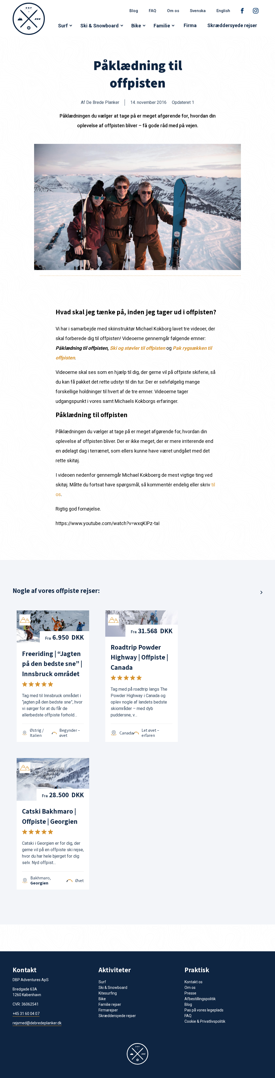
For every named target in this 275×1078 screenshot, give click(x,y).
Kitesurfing (108, 993)
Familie (162, 25)
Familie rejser (110, 1004)
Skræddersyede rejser (232, 25)
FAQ (152, 10)
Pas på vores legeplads (203, 1010)
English (223, 10)
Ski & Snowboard (99, 25)
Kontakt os (193, 982)
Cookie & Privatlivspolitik (204, 1021)
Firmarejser (108, 1010)
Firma (190, 25)
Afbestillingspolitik (200, 999)
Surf (63, 25)
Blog (133, 10)
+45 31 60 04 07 (26, 1013)
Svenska (198, 10)
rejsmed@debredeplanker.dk (37, 1023)
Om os (173, 10)
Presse (190, 993)
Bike (136, 25)
